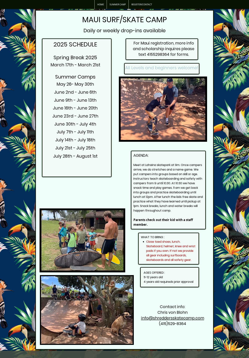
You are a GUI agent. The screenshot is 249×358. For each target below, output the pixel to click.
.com (199, 318)
